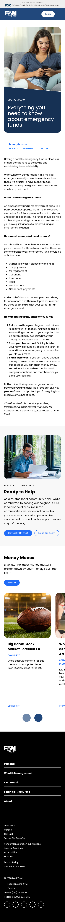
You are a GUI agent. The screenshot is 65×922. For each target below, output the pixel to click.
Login (48, 13)
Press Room (10, 825)
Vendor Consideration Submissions (22, 843)
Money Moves (18, 144)
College (44, 148)
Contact (8, 834)
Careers (8, 829)
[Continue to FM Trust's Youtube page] (16, 905)
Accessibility (10, 852)
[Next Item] (38, 718)
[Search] (37, 14)
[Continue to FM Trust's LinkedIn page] (24, 905)
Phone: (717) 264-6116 (15, 892)
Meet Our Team (46, 532)
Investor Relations (13, 848)
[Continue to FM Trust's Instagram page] (7, 905)
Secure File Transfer (14, 838)
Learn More (14, 705)
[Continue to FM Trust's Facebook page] (41, 905)
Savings (13, 148)
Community (14, 655)
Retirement (28, 148)
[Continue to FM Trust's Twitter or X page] (32, 905)
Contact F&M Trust (18, 532)
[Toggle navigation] (59, 14)
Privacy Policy (11, 862)
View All (12, 582)
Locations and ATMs (14, 866)
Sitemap (8, 856)
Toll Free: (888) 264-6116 (17, 896)
